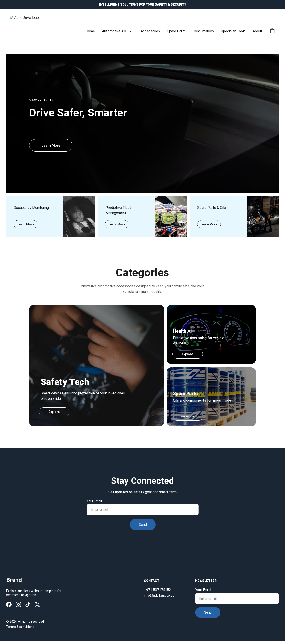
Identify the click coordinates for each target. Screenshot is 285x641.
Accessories (150, 31)
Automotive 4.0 (114, 31)
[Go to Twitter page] (37, 604)
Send (143, 524)
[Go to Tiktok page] (28, 604)
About (257, 31)
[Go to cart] (272, 31)
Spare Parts (176, 31)
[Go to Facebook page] (9, 604)
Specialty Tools (233, 31)
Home (90, 31)
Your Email (94, 501)
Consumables (203, 31)
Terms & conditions (20, 627)
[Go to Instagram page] (18, 604)
